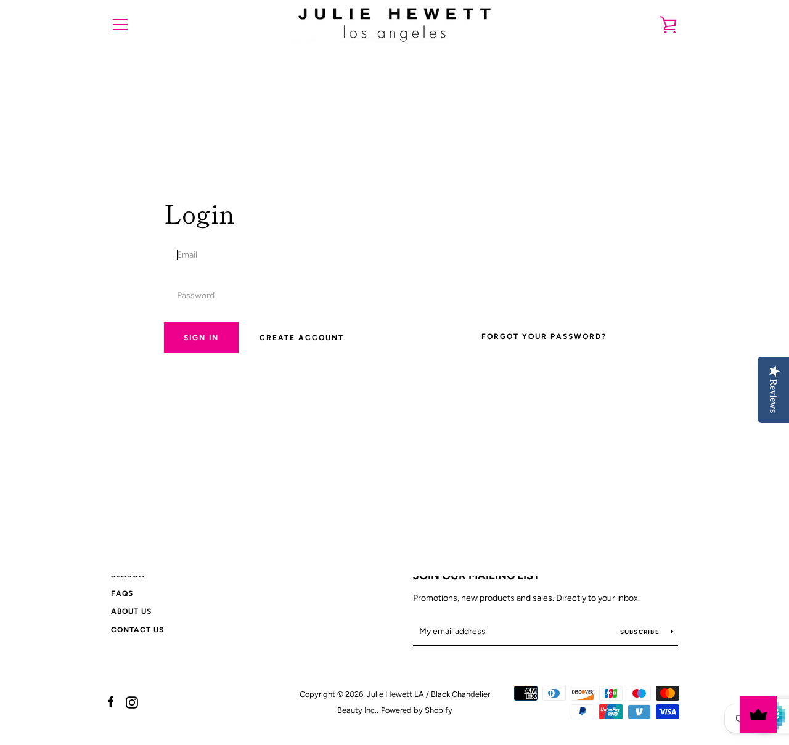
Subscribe (641, 632)
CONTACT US (137, 629)
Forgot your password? (544, 336)
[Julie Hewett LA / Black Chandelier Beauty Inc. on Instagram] (132, 701)
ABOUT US (131, 611)
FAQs (122, 593)
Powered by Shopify (416, 710)
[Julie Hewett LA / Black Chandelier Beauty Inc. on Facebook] (111, 701)
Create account (302, 337)
